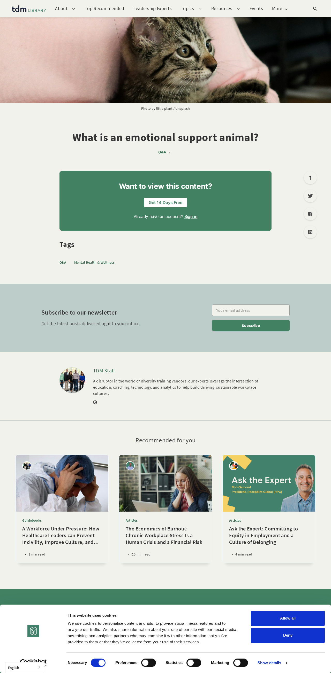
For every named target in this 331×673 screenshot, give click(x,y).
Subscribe (251, 325)
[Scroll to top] (310, 177)
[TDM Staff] (72, 380)
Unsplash (182, 108)
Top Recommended (104, 8)
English (13, 667)
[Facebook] (310, 213)
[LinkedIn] (310, 231)
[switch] (148, 663)
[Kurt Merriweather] (130, 465)
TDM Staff (104, 370)
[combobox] (24, 667)
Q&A (162, 152)
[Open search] (315, 9)
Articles (132, 520)
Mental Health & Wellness (94, 262)
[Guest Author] (233, 465)
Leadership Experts (152, 8)
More (277, 8)
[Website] (95, 402)
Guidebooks (32, 520)
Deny (287, 635)
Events (256, 8)
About (61, 8)
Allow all (288, 618)
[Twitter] (310, 195)
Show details (269, 663)
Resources (221, 8)
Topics (187, 8)
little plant (164, 108)
